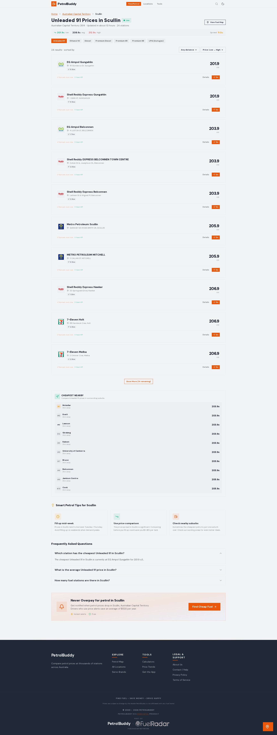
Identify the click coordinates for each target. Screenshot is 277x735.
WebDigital (143, 714)
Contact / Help (180, 669)
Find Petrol (133, 4)
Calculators (148, 661)
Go (217, 77)
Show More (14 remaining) (138, 381)
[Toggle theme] (223, 4)
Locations (148, 4)
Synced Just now (66, 77)
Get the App (148, 671)
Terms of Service (181, 679)
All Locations (119, 666)
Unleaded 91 (59, 41)
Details (206, 77)
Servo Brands (119, 671)
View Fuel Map (217, 22)
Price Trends (148, 666)
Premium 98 (138, 41)
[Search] (216, 3)
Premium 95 (121, 41)
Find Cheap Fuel (202, 606)
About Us (177, 664)
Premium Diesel (103, 41)
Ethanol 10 (75, 41)
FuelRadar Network (138, 729)
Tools (159, 4)
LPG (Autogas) (156, 41)
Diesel (88, 41)
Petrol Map (118, 661)
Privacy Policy (180, 674)
